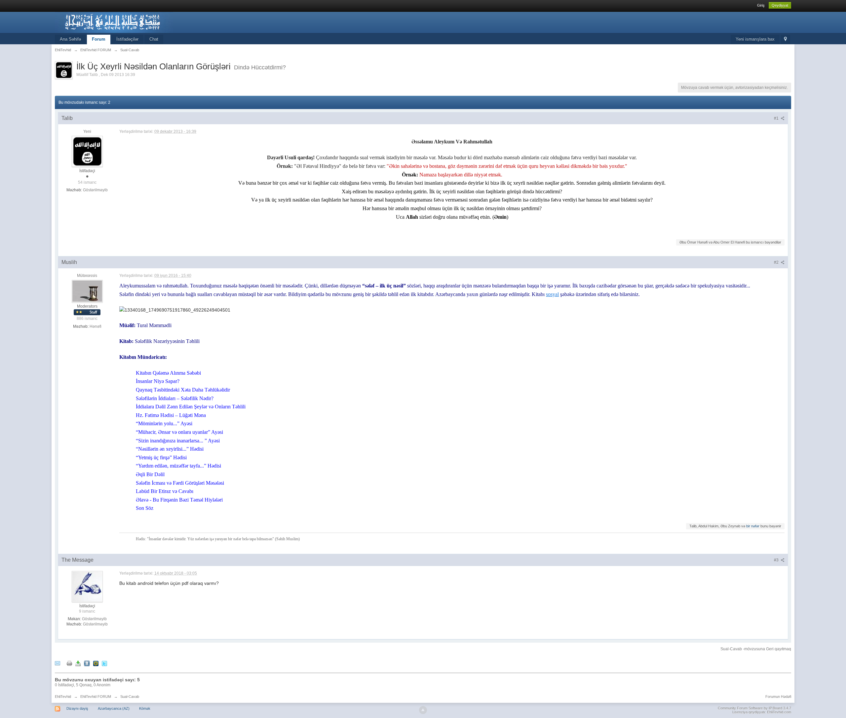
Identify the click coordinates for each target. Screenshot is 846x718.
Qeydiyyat (780, 5)
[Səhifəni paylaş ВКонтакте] (87, 663)
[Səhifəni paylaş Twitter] (104, 663)
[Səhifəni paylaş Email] (57, 663)
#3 (777, 560)
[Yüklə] (78, 663)
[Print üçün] (69, 663)
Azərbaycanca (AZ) (114, 708)
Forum (98, 39)
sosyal (552, 294)
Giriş (761, 5)
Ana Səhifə (70, 39)
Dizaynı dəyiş (77, 708)
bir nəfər (752, 526)
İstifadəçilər (127, 39)
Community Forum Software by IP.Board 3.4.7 (754, 708)
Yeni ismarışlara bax (755, 39)
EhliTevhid (63, 697)
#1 (777, 118)
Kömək (144, 708)
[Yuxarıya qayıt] (423, 710)
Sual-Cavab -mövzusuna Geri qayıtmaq (755, 649)
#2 (777, 262)
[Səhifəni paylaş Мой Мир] (95, 663)
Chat (153, 39)
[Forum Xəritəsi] (785, 39)
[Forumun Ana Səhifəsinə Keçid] (114, 21)
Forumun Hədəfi (778, 697)
